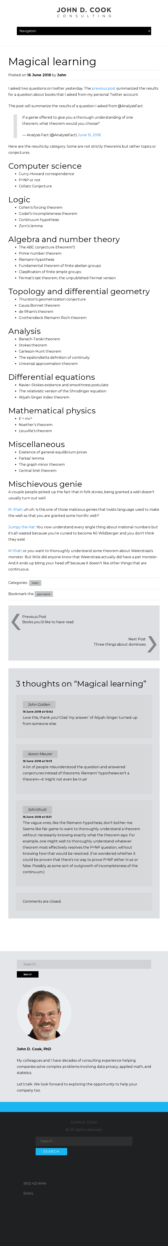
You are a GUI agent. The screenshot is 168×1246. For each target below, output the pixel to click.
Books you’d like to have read (48, 622)
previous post (104, 88)
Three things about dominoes (119, 644)
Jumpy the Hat (21, 527)
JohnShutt (37, 810)
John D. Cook (84, 1122)
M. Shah (15, 509)
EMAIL (28, 1193)
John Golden (39, 705)
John (61, 75)
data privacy (107, 1067)
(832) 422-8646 (34, 1183)
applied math (131, 1067)
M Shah (14, 551)
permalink (43, 594)
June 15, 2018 (89, 135)
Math (35, 583)
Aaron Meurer (40, 754)
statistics (24, 1073)
